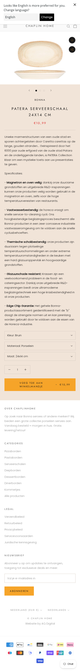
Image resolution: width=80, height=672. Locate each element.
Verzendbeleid (14, 517)
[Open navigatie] (5, 25)
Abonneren (19, 591)
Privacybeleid (13, 529)
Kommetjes (12, 490)
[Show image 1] (36, 90)
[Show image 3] (44, 90)
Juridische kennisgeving (20, 542)
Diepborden (12, 470)
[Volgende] (51, 90)
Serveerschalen (15, 464)
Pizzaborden (12, 451)
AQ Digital (48, 623)
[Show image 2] (40, 90)
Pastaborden (13, 457)
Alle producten (14, 496)
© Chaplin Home (40, 618)
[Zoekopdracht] (68, 26)
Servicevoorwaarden (18, 536)
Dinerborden (13, 483)
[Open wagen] (75, 26)
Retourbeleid (13, 523)
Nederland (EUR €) (24, 610)
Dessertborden (14, 477)
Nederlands (57, 610)
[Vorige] (29, 90)
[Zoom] (72, 40)
